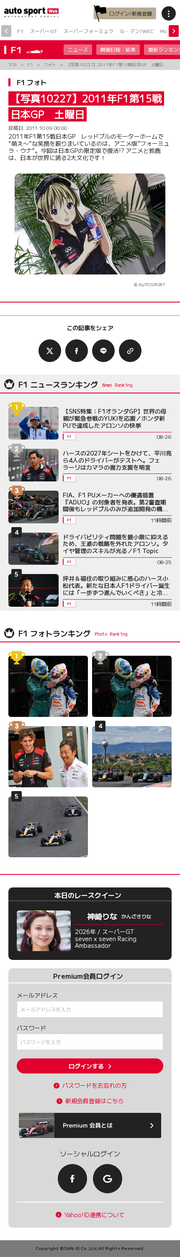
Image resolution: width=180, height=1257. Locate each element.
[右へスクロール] (174, 31)
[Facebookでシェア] (76, 350)
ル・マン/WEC (137, 30)
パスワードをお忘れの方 (94, 1085)
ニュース (78, 49)
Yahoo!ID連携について (94, 1214)
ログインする (86, 1066)
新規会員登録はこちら (94, 1100)
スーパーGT (43, 30)
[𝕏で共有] (50, 350)
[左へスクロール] (6, 31)
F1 (20, 30)
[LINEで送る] (103, 350)
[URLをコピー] (130, 350)
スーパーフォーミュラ (88, 30)
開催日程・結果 (118, 49)
